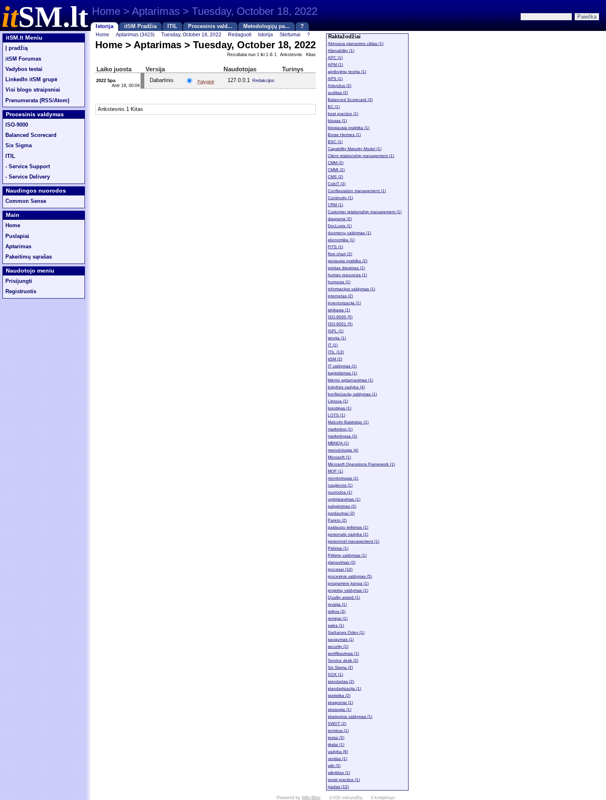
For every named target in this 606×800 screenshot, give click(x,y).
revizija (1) (337, 604)
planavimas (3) (341, 562)
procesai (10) (340, 569)
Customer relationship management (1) (365, 211)
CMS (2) (335, 176)
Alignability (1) (341, 50)
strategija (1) (339, 709)
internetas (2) (340, 296)
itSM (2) (335, 359)
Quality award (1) (344, 597)
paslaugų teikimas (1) (348, 527)
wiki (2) (334, 765)
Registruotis (20, 291)
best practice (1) (343, 113)
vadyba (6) (338, 751)
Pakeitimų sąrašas (28, 257)
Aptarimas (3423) (135, 34)
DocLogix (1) (340, 226)
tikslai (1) (336, 744)
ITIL (172, 26)
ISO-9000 (16, 125)
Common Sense (25, 201)
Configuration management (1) (357, 190)
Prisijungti (18, 281)
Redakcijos (263, 80)
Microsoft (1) (339, 457)
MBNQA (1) (338, 443)
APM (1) (335, 64)
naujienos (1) (340, 485)
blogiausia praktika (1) (348, 127)
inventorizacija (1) (344, 303)
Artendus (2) (339, 85)
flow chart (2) (340, 254)
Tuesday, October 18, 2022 (191, 34)
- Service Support (27, 166)
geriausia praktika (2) (347, 261)
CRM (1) (335, 204)
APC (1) (335, 57)
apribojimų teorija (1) (347, 71)
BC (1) (334, 106)
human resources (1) (347, 275)
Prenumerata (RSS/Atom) (37, 101)
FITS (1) (335, 247)
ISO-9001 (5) (340, 324)
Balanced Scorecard (30, 135)
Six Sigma (18, 145)
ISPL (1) (335, 331)
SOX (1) (335, 674)
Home (12, 225)
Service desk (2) (343, 660)
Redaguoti (239, 34)
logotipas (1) (339, 408)
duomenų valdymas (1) (349, 233)
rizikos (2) (336, 611)
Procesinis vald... (210, 26)
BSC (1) (335, 141)
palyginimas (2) (342, 506)
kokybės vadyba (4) (346, 387)
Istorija (104, 26)
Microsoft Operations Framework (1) (361, 464)
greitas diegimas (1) (346, 268)
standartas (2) (341, 681)
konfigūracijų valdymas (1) (352, 394)
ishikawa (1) (339, 310)
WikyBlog (311, 797)
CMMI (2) (336, 169)
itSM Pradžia (140, 26)
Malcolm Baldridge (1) (348, 422)
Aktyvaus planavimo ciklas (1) (355, 43)
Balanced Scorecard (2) (350, 99)
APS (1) (335, 78)
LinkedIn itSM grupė (31, 79)
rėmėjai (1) (338, 618)
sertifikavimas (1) (343, 653)
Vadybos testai (23, 69)
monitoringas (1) (343, 478)
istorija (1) (337, 338)
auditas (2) (338, 92)
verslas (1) (337, 758)
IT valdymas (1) (342, 366)
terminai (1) (338, 730)
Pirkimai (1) (338, 548)
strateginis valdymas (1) (350, 716)
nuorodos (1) (340, 492)
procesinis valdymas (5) (350, 576)
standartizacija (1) (344, 688)
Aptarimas (18, 246)
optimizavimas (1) (344, 499)
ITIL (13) (336, 352)
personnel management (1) (353, 541)
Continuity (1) (340, 197)
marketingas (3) (342, 436)
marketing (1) (340, 429)
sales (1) (336, 625)
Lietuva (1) (338, 401)
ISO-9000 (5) (340, 317)
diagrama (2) (340, 218)
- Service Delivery (27, 177)
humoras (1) (339, 282)
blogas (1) (337, 120)
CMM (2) (335, 162)
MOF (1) (335, 471)
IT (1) (333, 345)
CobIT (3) (336, 183)
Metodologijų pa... (266, 26)
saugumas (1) (341, 639)
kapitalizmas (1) (342, 373)
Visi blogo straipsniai (32, 90)
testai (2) (336, 737)
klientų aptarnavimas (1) (350, 380)
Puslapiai (17, 236)
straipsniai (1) (340, 702)
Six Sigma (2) (340, 667)
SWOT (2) (337, 723)
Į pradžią (16, 48)
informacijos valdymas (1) (351, 289)
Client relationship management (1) (361, 155)
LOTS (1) (336, 415)
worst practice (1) (344, 779)
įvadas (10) (338, 786)
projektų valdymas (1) (348, 590)
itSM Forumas (23, 59)
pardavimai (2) (341, 513)
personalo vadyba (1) (348, 534)
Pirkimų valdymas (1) (347, 555)
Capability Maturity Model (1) (354, 148)
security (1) (338, 646)
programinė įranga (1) (348, 583)
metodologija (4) (343, 450)
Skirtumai (290, 34)
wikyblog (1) (339, 772)
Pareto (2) (337, 520)
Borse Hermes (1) (344, 134)
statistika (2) (339, 695)
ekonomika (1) (341, 240)
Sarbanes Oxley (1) (346, 632)
